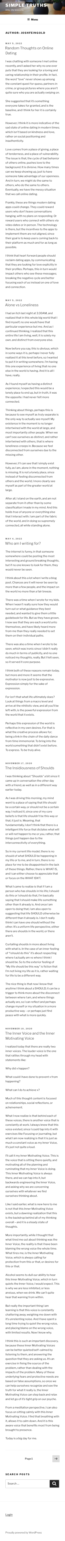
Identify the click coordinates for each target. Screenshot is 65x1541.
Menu (34, 19)
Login (9, 1514)
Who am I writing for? (23, 543)
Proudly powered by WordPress (23, 1532)
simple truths (26, 5)
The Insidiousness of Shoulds (29, 768)
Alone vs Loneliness (21, 305)
